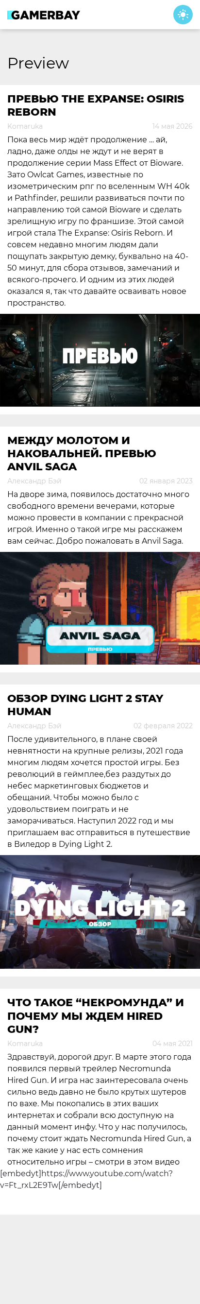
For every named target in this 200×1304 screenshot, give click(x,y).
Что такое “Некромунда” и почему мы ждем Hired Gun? (95, 1016)
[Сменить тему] (183, 14)
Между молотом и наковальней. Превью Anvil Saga (81, 454)
